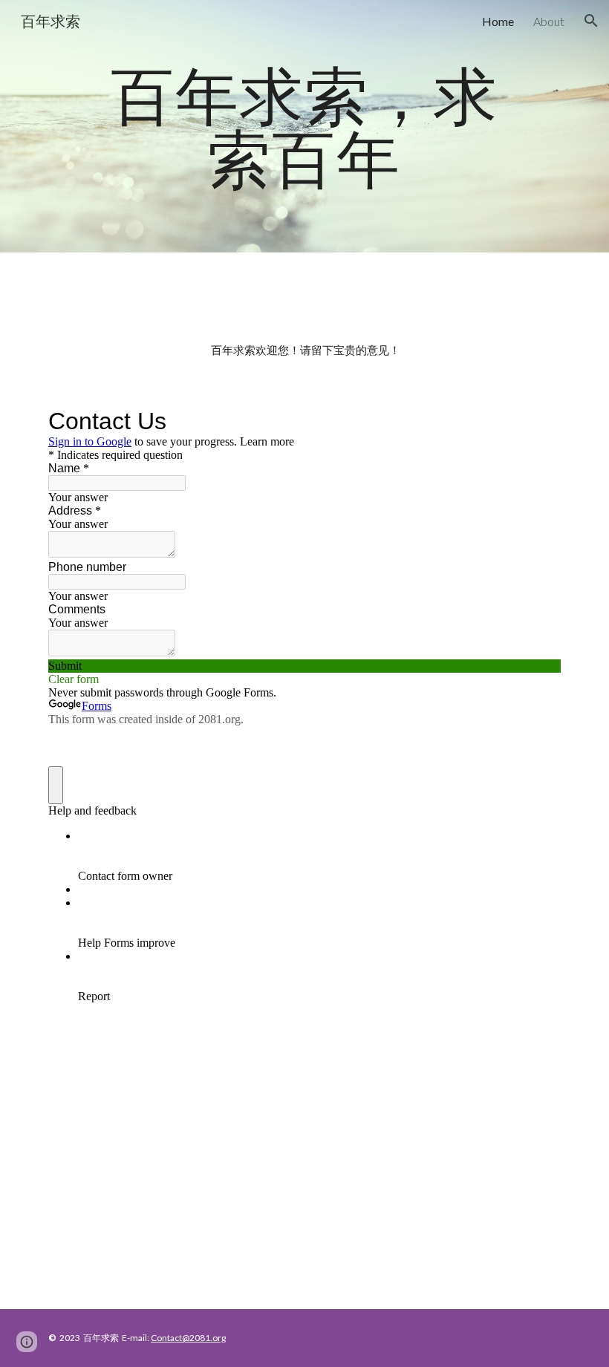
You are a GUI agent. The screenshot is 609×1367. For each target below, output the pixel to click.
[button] (591, 21)
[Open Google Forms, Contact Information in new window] (538, 421)
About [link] (548, 21)
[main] (304, 126)
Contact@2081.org (188, 1337)
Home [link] (498, 21)
